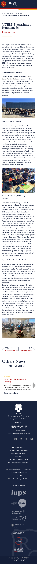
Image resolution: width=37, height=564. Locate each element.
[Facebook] (15, 438)
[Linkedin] (21, 438)
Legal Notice (26, 559)
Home (4, 13)
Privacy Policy (18, 559)
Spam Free (21, 560)
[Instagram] (26, 438)
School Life (14, 13)
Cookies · (15, 560)
